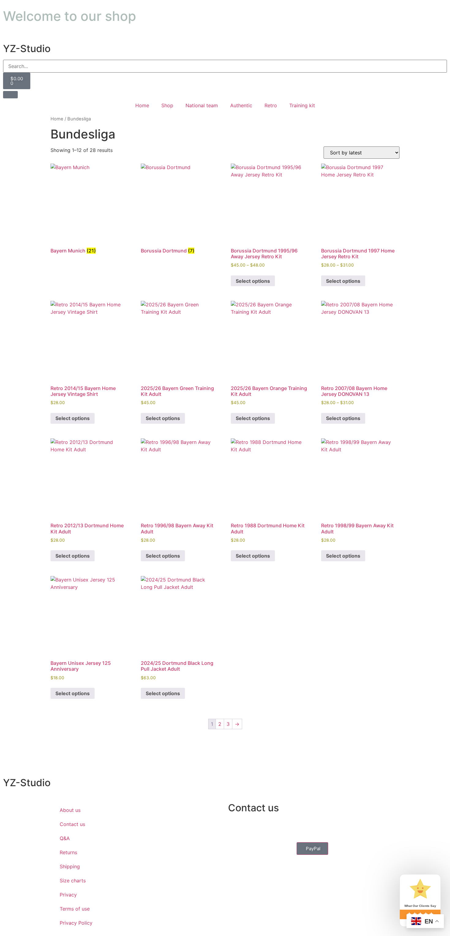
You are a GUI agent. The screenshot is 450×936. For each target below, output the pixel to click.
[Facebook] (235, 826)
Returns (68, 852)
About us (70, 810)
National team (202, 105)
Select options (253, 281)
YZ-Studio (27, 49)
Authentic (241, 105)
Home (142, 105)
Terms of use (75, 909)
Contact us (72, 824)
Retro (270, 105)
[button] (312, 848)
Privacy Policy (76, 923)
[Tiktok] (286, 826)
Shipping (70, 866)
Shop (167, 105)
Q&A (65, 838)
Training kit (302, 105)
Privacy (68, 895)
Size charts (73, 880)
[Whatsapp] (252, 826)
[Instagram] (269, 826)
